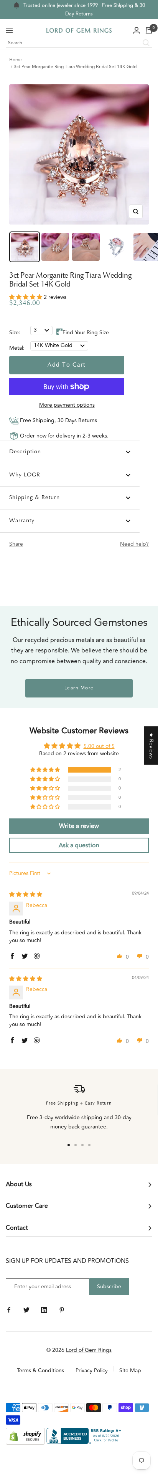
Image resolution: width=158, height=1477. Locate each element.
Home (15, 60)
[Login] (136, 30)
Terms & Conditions (40, 1370)
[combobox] (79, 43)
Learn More (79, 688)
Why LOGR (24, 475)
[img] (25, 894)
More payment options (67, 405)
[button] (26, 297)
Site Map (130, 1370)
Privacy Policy (92, 1370)
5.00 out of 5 (99, 746)
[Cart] (148, 30)
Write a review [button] (79, 826)
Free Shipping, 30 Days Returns (57, 420)
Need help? (134, 544)
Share (16, 544)
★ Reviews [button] (151, 745)
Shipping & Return (34, 498)
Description (25, 452)
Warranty (22, 521)
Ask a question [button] (79, 845)
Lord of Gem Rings (89, 1350)
